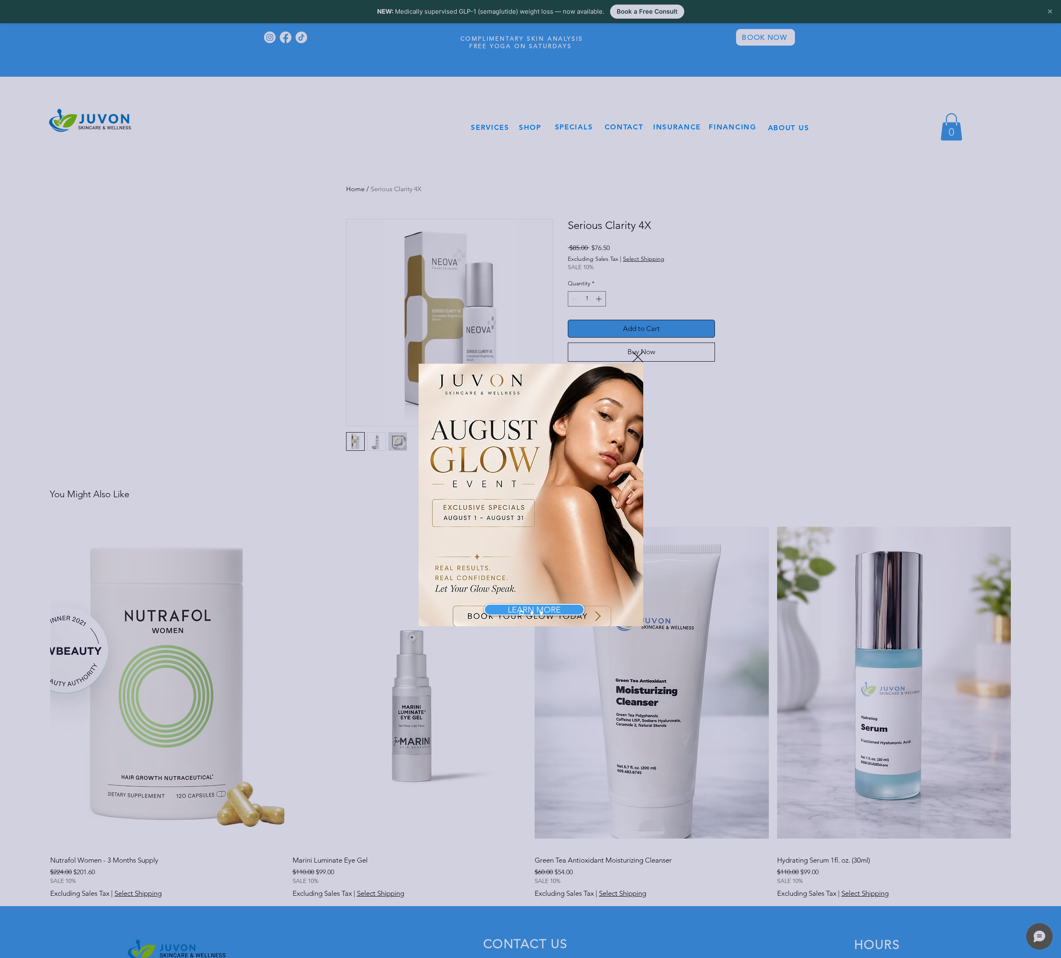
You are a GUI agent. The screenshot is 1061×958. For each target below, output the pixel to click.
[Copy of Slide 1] (531, 612)
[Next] (631, 495)
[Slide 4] (541, 612)
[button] (637, 357)
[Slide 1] (520, 612)
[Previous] (430, 495)
